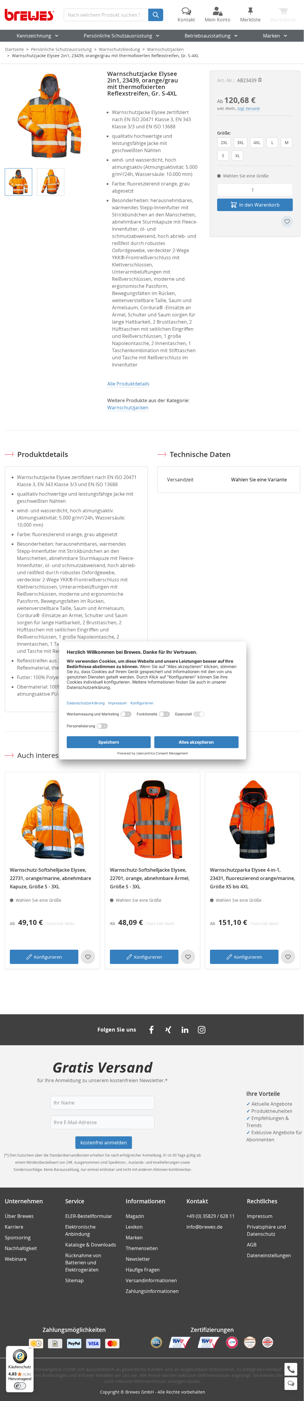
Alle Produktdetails (128, 383)
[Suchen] (155, 15)
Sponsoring (18, 1237)
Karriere (14, 1227)
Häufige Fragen (143, 1269)
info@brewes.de (204, 1227)
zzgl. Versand (248, 108)
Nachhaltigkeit (21, 1248)
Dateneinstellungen (269, 1255)
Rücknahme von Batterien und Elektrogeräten (83, 1262)
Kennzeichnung (34, 35)
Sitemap (74, 1280)
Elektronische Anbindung (80, 1230)
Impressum (260, 1216)
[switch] (20, 1385)
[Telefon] (290, 1369)
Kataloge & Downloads (90, 1244)
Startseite (14, 49)
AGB (251, 1244)
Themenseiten (142, 1248)
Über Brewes (19, 1216)
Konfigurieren (48, 957)
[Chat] (290, 1383)
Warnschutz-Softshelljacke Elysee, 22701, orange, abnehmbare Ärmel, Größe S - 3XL (149, 878)
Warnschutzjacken (165, 49)
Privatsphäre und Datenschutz (266, 1230)
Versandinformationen (151, 1280)
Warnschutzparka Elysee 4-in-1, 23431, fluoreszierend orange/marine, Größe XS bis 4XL (252, 878)
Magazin (135, 1216)
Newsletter (138, 1259)
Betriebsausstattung (208, 35)
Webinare (16, 1259)
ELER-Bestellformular (88, 1216)
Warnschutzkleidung (119, 49)
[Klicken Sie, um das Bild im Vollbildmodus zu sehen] (50, 116)
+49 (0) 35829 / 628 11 (210, 1216)
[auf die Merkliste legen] (287, 221)
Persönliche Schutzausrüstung (118, 35)
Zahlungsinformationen (152, 1291)
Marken (271, 35)
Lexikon (134, 1227)
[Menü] (30, 1349)
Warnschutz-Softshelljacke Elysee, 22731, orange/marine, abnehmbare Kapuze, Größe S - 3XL (50, 878)
